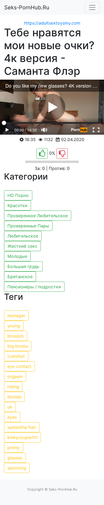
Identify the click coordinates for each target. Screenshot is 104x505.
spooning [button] (16, 468)
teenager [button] (16, 315)
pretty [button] (13, 447)
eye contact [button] (19, 366)
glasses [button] (14, 457)
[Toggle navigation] (92, 7)
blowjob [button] (15, 336)
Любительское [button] (22, 236)
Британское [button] (20, 276)
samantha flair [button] (21, 427)
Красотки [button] (17, 205)
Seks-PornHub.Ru (26, 7)
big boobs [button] (17, 346)
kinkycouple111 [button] (22, 437)
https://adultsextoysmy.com (52, 23)
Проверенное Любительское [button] (37, 215)
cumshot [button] (16, 356)
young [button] (13, 325)
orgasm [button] (15, 376)
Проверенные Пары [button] (28, 225)
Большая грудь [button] (23, 266)
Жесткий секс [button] (22, 246)
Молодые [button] (17, 256)
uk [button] (9, 407)
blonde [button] (14, 396)
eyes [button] (12, 417)
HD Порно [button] (18, 195)
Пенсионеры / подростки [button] (34, 286)
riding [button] (13, 386)
